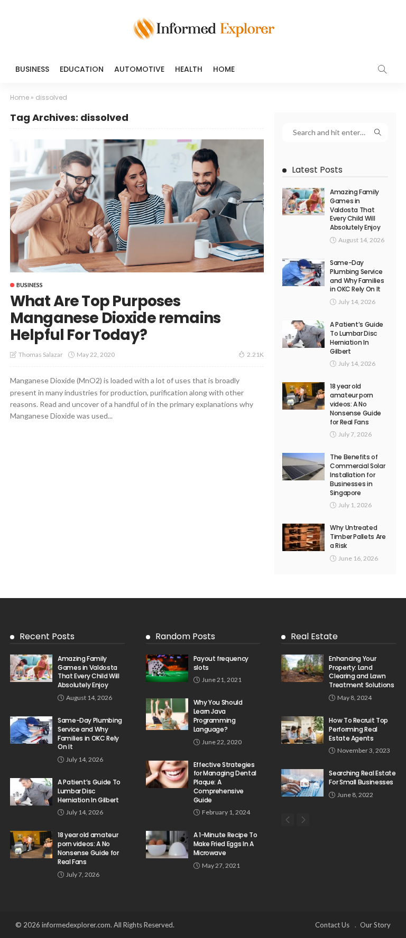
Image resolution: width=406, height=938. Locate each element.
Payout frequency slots (220, 663)
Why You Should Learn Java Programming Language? (218, 715)
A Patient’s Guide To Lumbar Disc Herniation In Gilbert (356, 337)
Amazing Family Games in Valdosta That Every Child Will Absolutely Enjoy (355, 209)
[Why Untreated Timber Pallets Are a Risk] (303, 537)
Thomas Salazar (41, 354)
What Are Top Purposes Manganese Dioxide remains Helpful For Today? (115, 318)
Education (82, 69)
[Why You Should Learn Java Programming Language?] (167, 714)
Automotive (139, 69)
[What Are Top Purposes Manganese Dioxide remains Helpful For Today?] (137, 206)
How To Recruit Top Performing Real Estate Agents (358, 729)
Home (224, 69)
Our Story (375, 925)
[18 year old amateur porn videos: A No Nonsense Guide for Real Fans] (303, 396)
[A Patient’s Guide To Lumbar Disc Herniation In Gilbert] (303, 334)
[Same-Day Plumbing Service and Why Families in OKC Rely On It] (303, 272)
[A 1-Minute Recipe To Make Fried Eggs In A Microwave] (167, 844)
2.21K (255, 354)
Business (32, 69)
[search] (382, 69)
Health (188, 69)
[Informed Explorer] (203, 28)
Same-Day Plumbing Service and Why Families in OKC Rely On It (357, 275)
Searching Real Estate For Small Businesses (362, 778)
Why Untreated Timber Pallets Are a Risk (358, 536)
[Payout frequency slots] (167, 668)
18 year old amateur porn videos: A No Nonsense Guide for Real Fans (355, 404)
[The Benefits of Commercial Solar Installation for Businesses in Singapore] (303, 466)
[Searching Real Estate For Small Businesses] (302, 783)
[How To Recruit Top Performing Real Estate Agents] (302, 730)
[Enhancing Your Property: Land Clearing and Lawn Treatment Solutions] (302, 668)
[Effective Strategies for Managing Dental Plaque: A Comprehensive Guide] (167, 774)
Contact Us (332, 925)
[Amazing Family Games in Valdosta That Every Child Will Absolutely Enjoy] (303, 201)
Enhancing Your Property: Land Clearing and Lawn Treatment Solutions (361, 671)
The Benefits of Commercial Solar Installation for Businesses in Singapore (357, 474)
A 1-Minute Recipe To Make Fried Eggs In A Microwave (225, 843)
